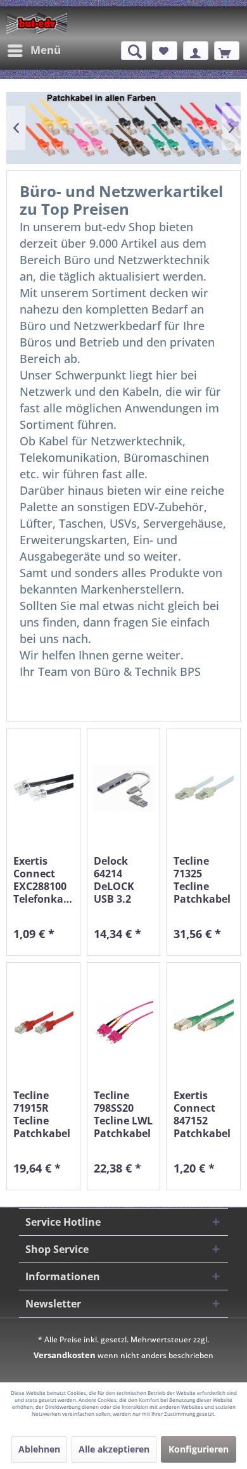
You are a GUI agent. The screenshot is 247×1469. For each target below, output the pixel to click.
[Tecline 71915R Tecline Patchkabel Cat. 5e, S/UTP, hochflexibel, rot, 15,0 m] (43, 1022)
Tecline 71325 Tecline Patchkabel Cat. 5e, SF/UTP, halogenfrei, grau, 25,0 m (204, 880)
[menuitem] (33, 50)
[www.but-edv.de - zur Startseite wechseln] (36, 23)
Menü (45, 49)
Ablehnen (39, 1449)
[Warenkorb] (226, 50)
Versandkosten (65, 1355)
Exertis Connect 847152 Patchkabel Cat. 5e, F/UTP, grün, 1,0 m (202, 1114)
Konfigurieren (198, 1449)
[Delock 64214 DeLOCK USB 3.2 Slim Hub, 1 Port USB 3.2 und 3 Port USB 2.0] (124, 788)
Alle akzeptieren (114, 1449)
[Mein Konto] (195, 50)
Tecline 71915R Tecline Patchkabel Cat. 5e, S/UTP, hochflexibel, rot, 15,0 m (43, 1114)
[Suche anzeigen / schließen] (133, 50)
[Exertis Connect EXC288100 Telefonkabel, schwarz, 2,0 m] (43, 788)
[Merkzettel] (164, 50)
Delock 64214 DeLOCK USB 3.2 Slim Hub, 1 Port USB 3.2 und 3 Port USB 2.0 (122, 880)
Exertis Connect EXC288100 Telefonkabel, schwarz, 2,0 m (43, 880)
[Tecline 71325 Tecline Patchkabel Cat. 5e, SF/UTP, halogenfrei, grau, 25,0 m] (204, 788)
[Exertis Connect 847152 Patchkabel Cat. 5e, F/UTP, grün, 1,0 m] (204, 1022)
